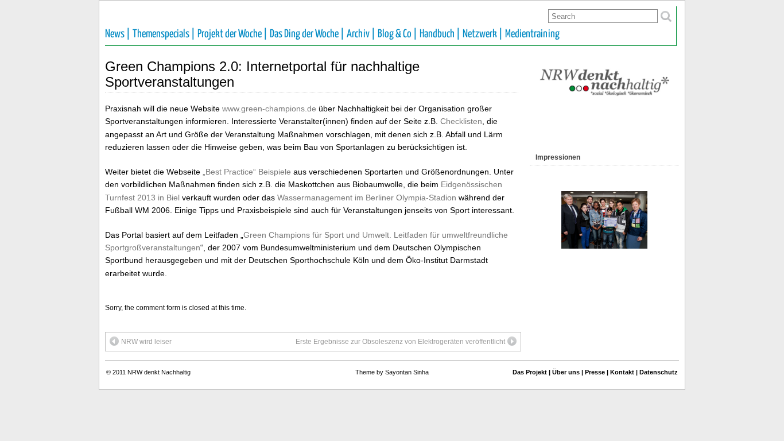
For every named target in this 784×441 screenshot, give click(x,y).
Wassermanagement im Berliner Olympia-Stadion (366, 197)
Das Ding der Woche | (307, 34)
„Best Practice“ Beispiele (247, 171)
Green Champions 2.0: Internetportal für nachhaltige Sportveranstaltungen (262, 74)
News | (117, 34)
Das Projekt (530, 372)
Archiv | (361, 34)
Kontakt (622, 372)
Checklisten (461, 121)
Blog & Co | (397, 34)
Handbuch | (440, 34)
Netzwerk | (483, 34)
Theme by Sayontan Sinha (392, 372)
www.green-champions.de (269, 108)
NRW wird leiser (146, 342)
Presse (595, 372)
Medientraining (532, 34)
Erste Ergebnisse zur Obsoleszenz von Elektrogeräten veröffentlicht (400, 342)
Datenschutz (658, 372)
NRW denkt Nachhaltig (159, 372)
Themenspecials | (164, 34)
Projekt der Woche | (232, 34)
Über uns (566, 372)
